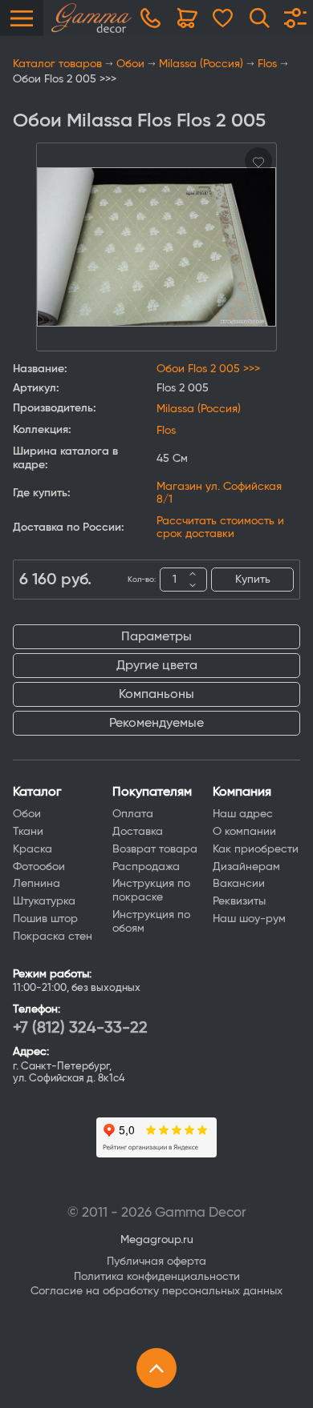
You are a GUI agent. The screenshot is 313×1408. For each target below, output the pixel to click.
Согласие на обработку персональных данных (156, 1291)
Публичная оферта (156, 1261)
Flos (267, 64)
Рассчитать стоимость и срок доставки (220, 527)
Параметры (156, 636)
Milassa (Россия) (201, 64)
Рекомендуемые (156, 722)
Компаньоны (156, 694)
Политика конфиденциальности (157, 1276)
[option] (156, 247)
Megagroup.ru (156, 1240)
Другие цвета (156, 665)
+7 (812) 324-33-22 (80, 1028)
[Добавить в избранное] (258, 160)
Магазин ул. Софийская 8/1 (219, 493)
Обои (130, 64)
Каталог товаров (57, 64)
